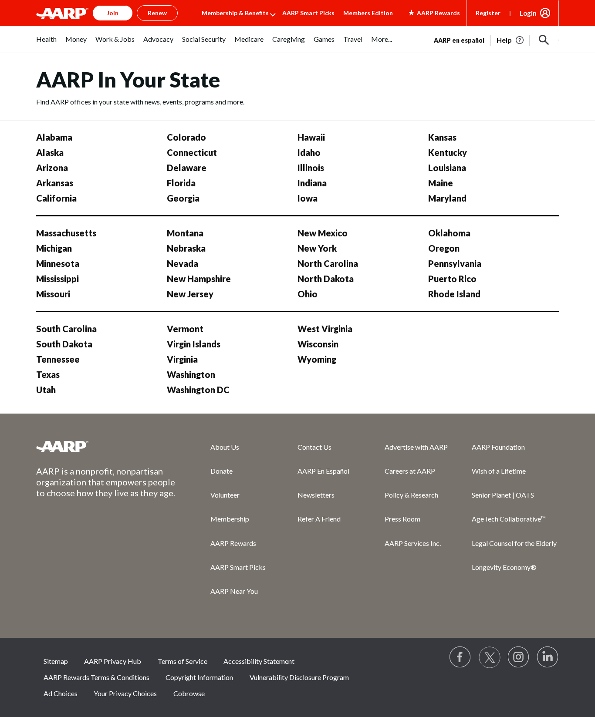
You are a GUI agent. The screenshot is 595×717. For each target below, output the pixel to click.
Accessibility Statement (258, 661)
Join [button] (112, 13)
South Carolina (66, 328)
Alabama (54, 137)
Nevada (182, 263)
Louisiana (447, 167)
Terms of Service (182, 661)
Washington (191, 374)
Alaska (50, 152)
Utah (46, 389)
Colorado (186, 137)
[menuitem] (46, 44)
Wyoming (317, 359)
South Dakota (64, 344)
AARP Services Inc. (413, 543)
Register (488, 13)
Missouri (53, 294)
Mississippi (57, 278)
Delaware (186, 167)
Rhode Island (454, 294)
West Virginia (325, 328)
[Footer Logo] (106, 446)
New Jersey (190, 294)
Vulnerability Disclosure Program (299, 677)
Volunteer (225, 495)
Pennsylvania (454, 263)
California (56, 198)
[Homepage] (62, 13)
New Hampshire (199, 278)
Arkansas (54, 183)
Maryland (447, 198)
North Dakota (326, 278)
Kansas (442, 137)
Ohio (308, 294)
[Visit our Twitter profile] (489, 657)
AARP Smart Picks (308, 13)
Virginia (182, 359)
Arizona (52, 167)
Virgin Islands (193, 344)
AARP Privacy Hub (112, 661)
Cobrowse (189, 693)
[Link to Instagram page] (519, 657)
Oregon (444, 248)
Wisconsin (318, 344)
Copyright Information (199, 677)
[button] (544, 40)
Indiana (312, 183)
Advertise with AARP (416, 447)
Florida (181, 183)
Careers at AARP (410, 471)
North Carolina (328, 263)
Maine (440, 183)
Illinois (311, 167)
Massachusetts (66, 233)
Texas (48, 374)
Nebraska (186, 248)
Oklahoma (449, 233)
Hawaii (311, 137)
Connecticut (192, 152)
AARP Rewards (233, 543)
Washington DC (198, 389)
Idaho (309, 152)
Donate (221, 471)
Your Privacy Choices (125, 693)
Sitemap (56, 661)
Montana (185, 233)
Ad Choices (61, 693)
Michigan (54, 248)
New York (317, 248)
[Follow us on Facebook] (460, 657)
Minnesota (57, 263)
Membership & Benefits (235, 13)
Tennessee (58, 359)
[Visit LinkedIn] (548, 657)
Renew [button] (157, 13)
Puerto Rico (452, 278)
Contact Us (314, 447)
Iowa (308, 198)
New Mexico (323, 233)
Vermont (185, 328)
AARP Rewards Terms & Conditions (96, 677)
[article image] (511, 40)
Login (528, 13)
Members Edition (368, 13)
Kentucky (447, 152)
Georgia (183, 198)
